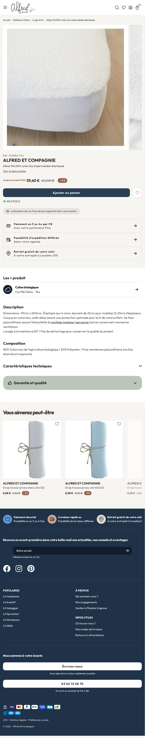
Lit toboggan (10, 608)
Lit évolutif (9, 602)
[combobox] (117, 7)
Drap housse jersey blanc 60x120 (24, 487)
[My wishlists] (123, 7)
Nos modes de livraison (88, 629)
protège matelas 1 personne (70, 322)
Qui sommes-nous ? (86, 596)
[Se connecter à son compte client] (130, 7)
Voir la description (14, 171)
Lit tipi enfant (11, 614)
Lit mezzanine (11, 596)
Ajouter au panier (66, 193)
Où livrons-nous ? (85, 623)
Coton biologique (27, 287)
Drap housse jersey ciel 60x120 (84, 487)
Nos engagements (86, 602)
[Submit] (127, 550)
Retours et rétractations (89, 635)
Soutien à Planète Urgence (91, 608)
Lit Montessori (11, 620)
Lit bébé (8, 625)
